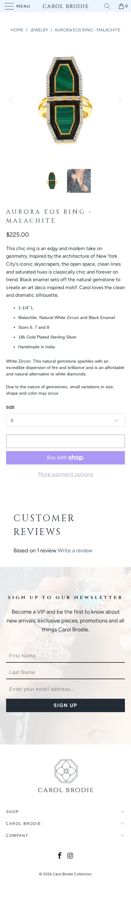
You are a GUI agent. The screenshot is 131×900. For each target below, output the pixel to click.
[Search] (109, 6)
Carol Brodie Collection (72, 874)
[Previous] (12, 100)
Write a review (75, 550)
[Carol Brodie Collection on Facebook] (60, 856)
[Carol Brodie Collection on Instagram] (70, 856)
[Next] (119, 100)
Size (10, 407)
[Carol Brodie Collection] (65, 6)
